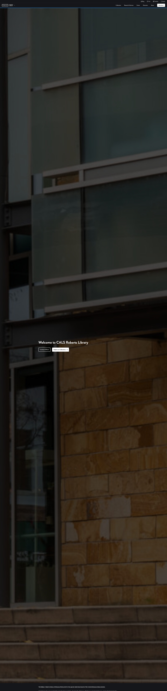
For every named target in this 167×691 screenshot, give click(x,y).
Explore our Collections (60, 350)
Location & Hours (44, 350)
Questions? (161, 5)
